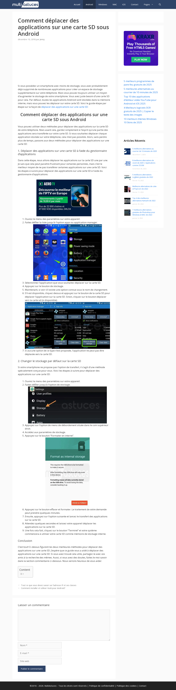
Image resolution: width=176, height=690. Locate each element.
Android (89, 4)
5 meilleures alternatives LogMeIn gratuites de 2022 (142, 176)
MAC (115, 4)
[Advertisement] (64, 65)
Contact (134, 4)
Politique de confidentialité (101, 685)
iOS (124, 4)
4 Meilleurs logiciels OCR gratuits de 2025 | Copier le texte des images (139, 111)
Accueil (77, 4)
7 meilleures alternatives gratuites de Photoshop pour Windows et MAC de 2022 (143, 212)
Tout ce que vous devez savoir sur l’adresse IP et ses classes (48, 585)
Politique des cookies (127, 685)
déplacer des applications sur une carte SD (64, 106)
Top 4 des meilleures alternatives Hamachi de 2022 (144, 199)
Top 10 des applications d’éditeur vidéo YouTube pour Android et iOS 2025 (140, 100)
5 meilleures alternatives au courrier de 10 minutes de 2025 (144, 150)
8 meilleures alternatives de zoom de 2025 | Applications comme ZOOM (143, 163)
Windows (102, 4)
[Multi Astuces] (26, 4)
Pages (147, 4)
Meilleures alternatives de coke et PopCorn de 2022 (144, 187)
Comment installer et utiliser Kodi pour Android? (43, 588)
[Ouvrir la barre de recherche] (160, 4)
